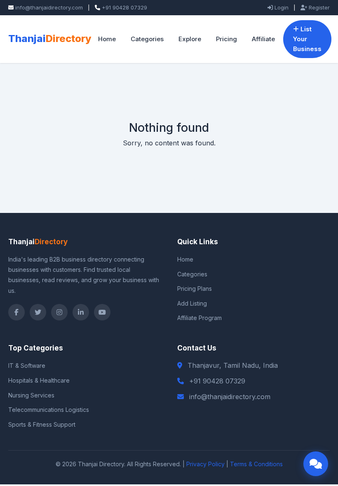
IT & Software (26, 365)
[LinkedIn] (81, 312)
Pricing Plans (194, 288)
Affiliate (263, 39)
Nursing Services (31, 395)
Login (281, 7)
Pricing (226, 39)
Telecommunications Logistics (48, 409)
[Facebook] (16, 312)
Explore (189, 39)
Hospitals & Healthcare (39, 380)
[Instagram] (59, 312)
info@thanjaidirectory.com (49, 7)
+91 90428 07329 (124, 7)
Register (318, 7)
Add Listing (192, 303)
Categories (147, 39)
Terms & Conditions (256, 463)
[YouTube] (102, 312)
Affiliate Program (199, 317)
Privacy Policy (205, 463)
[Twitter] (38, 312)
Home (107, 39)
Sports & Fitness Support (41, 424)
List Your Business (307, 39)
